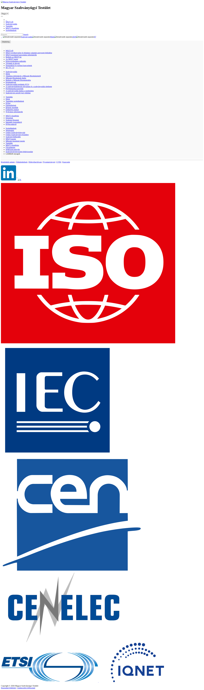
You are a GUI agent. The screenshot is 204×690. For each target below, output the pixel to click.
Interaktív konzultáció (14, 122)
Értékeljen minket (12, 110)
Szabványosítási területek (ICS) (17, 84)
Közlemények (11, 82)
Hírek (8, 74)
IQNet (8, 103)
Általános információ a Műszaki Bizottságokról (23, 76)
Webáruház (10, 130)
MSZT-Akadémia (12, 116)
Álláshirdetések (21, 162)
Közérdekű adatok (8, 162)
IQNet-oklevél (11, 124)
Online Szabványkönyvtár (15, 133)
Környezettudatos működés (16, 61)
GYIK (58, 162)
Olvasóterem (10, 147)
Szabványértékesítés (13, 137)
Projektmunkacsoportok (14, 89)
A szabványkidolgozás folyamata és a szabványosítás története (29, 87)
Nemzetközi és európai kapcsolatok (19, 66)
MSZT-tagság (11, 139)
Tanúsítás (9, 97)
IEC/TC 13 (10, 68)
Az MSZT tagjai (12, 59)
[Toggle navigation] (2, 16)
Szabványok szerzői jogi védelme (18, 93)
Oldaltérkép (6, 42)
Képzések (9, 118)
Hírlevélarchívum (35, 162)
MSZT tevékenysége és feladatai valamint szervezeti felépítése (29, 53)
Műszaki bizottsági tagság (15, 141)
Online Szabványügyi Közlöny (17, 135)
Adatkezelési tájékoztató (26, 688)
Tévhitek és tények (13, 63)
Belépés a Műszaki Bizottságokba (18, 80)
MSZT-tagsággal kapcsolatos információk (21, 55)
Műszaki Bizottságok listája (16, 78)
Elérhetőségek (11, 105)
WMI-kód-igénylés (13, 150)
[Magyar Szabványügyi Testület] (13, 2)
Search (25, 35)
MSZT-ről (9, 51)
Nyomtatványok (49, 162)
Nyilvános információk (14, 112)
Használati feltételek (8, 688)
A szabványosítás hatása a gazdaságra (20, 91)
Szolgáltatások (11, 128)
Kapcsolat (66, 162)
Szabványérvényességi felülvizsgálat (19, 152)
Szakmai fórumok (12, 120)
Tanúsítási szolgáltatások (15, 101)
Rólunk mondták (12, 108)
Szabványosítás (11, 72)
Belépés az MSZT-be (13, 57)
